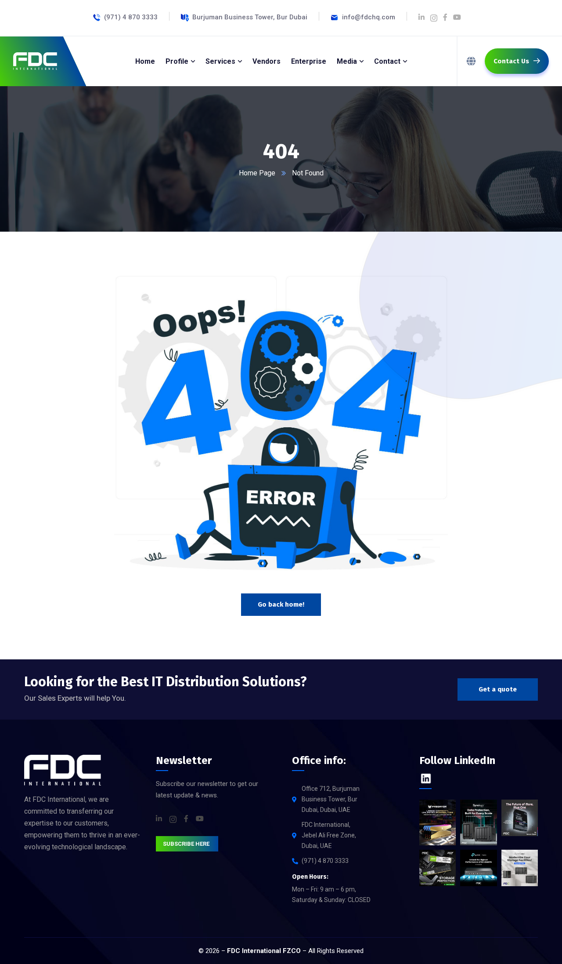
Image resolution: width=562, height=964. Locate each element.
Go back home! (281, 604)
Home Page (257, 173)
